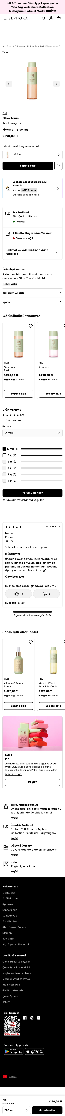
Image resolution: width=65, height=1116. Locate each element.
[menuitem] (51, 18)
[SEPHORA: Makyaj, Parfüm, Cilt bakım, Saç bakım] (18, 18)
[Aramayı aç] (43, 18)
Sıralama (8, 426)
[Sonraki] (56, 84)
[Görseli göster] (32, 81)
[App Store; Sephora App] (34, 1051)
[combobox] (32, 433)
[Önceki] (9, 84)
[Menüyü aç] (5, 18)
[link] (32, 493)
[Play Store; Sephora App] (14, 1051)
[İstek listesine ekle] (30, 326)
